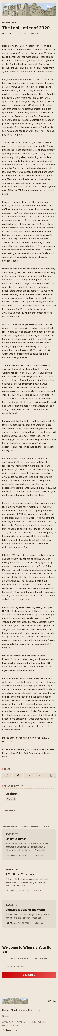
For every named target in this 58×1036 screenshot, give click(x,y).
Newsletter (9, 22)
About (14, 1010)
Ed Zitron (7, 34)
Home (5, 1010)
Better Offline (26, 1010)
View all (11, 799)
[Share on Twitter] (7, 775)
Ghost (9, 1025)
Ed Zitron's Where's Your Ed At (23, 1022)
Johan (24, 242)
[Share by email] (40, 775)
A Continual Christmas (20, 874)
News (37, 1010)
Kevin (13, 242)
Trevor (5, 242)
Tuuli (16, 1025)
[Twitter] (49, 1000)
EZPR (20, 190)
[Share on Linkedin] (29, 775)
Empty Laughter (16, 838)
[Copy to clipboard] (51, 775)
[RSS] (54, 1000)
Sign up (6, 1016)
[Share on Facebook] (18, 775)
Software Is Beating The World (25, 909)
